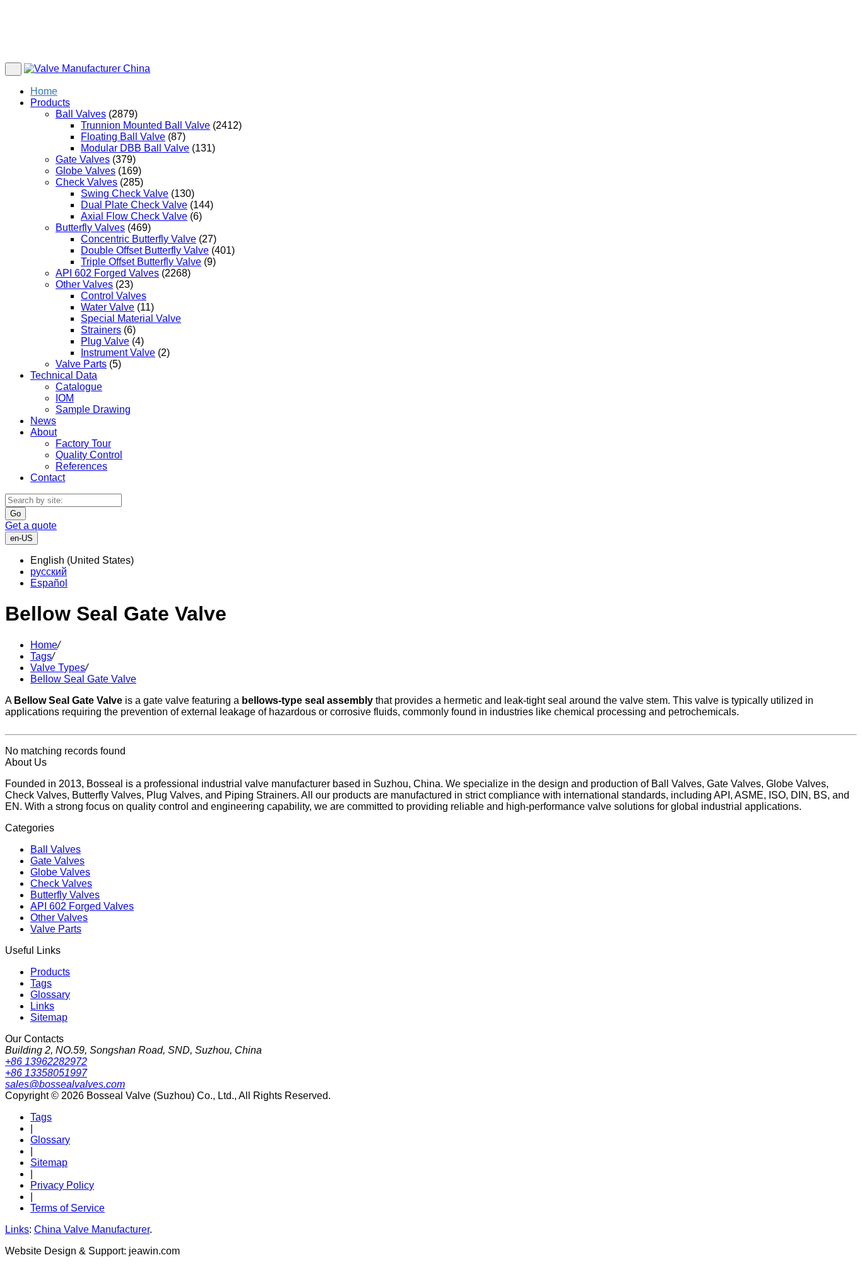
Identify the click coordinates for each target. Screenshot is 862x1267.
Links (42, 1006)
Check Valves (86, 182)
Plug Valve (105, 341)
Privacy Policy (62, 1185)
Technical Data (63, 375)
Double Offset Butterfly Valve (145, 250)
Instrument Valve (118, 352)
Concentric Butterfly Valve (138, 239)
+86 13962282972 (46, 1061)
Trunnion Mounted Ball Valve (145, 125)
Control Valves (113, 295)
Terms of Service (67, 1208)
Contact (47, 477)
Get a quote (31, 525)
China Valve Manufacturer (92, 1229)
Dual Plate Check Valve (134, 204)
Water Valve (107, 307)
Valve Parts (81, 364)
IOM (65, 398)
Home (43, 91)
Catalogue (79, 386)
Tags (41, 656)
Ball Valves (81, 114)
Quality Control (89, 454)
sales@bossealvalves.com (65, 1084)
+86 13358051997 (46, 1073)
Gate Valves (83, 159)
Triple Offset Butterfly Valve (141, 261)
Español (49, 583)
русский (48, 571)
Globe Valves (85, 170)
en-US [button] (21, 538)
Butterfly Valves (90, 227)
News (43, 420)
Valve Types (57, 667)
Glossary (50, 994)
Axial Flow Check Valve (134, 216)
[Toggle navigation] (13, 69)
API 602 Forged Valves (107, 273)
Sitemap (49, 1017)
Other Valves (84, 284)
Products (50, 102)
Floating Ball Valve (123, 136)
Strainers (101, 329)
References (81, 466)
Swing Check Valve (124, 193)
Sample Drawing (93, 409)
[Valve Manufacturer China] (87, 68)
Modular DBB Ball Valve (135, 148)
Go (15, 513)
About (43, 432)
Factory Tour (83, 443)
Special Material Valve (131, 318)
